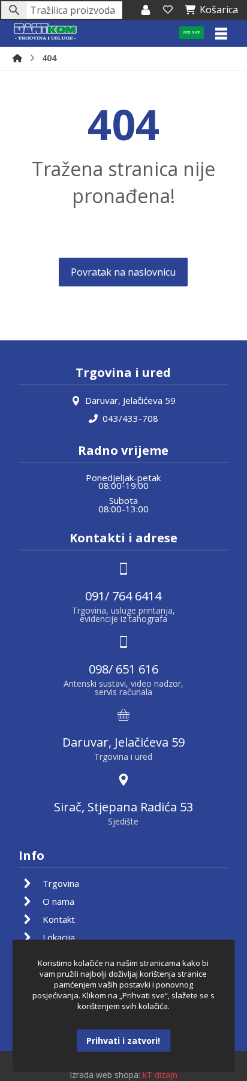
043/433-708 (130, 418)
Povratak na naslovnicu (123, 272)
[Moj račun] (145, 9)
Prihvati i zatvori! (123, 1040)
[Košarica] (167, 9)
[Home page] (17, 58)
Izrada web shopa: (105, 1074)
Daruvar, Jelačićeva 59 (130, 400)
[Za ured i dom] (46, 32)
